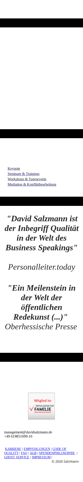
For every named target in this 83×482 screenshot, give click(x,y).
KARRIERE (13, 449)
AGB (33, 453)
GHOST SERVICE (16, 457)
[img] (41, 69)
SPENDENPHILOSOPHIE (57, 453)
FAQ (24, 453)
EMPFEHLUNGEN (37, 449)
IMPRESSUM (41, 457)
